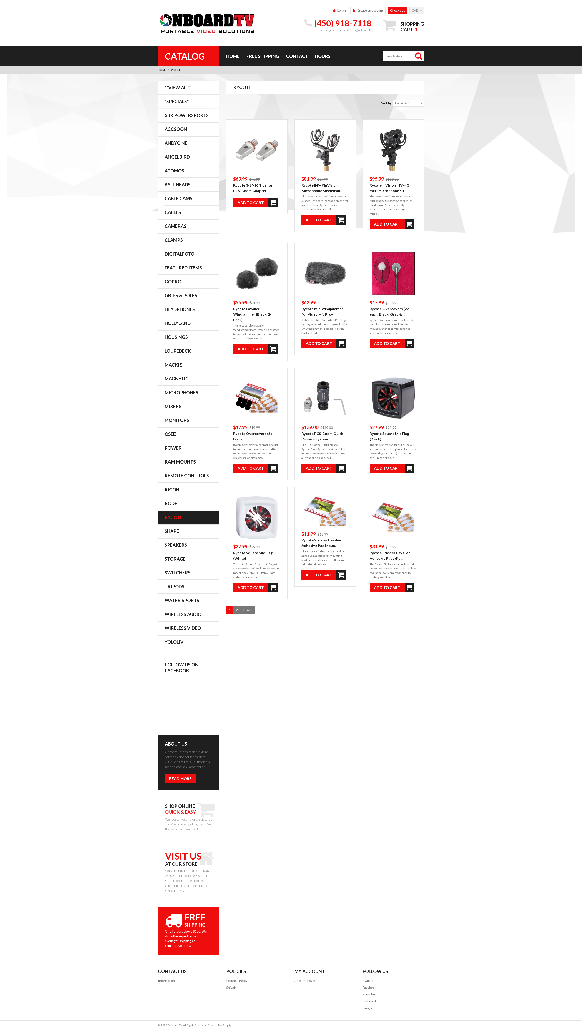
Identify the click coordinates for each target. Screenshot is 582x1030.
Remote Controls (187, 475)
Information (166, 981)
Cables (173, 212)
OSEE (170, 434)
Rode (171, 503)
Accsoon (176, 129)
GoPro (173, 281)
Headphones (180, 309)
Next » (247, 609)
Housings (176, 337)
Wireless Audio (183, 614)
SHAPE (172, 531)
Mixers (173, 406)
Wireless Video (183, 628)
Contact (297, 56)
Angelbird (177, 157)
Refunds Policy (236, 981)
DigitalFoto (179, 254)
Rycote (174, 517)
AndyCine (176, 143)
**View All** (178, 87)
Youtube (369, 994)
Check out (397, 10)
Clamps (174, 240)
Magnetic (176, 378)
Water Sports (182, 600)
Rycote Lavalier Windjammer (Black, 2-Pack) (252, 314)
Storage (175, 558)
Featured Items (183, 267)
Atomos (174, 170)
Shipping (232, 987)
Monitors (177, 420)
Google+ (369, 1008)
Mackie (173, 364)
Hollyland (178, 323)
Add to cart (251, 202)
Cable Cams (178, 198)
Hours (323, 56)
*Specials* (177, 101)
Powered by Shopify (219, 1025)
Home (233, 56)
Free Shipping (262, 56)
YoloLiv (174, 642)
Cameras (175, 226)
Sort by (386, 103)
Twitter (368, 981)
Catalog (185, 56)
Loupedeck (178, 351)
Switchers (178, 572)
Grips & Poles (181, 295)
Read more (180, 778)
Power (173, 448)
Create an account (370, 10)
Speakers (176, 545)
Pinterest (369, 1001)
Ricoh (172, 489)
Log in (341, 10)
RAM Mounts (180, 461)
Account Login (304, 981)
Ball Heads (178, 184)
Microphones (181, 392)
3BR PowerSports (187, 115)
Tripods (174, 586)
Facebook (369, 987)
